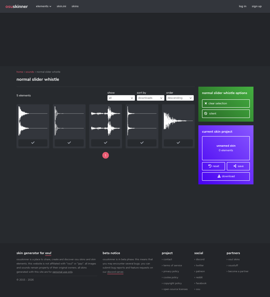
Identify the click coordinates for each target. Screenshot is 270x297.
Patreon (200, 271)
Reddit (199, 277)
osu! (48, 253)
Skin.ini (61, 6)
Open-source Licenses (175, 289)
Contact (167, 259)
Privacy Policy (171, 271)
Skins (75, 6)
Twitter (200, 265)
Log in (242, 6)
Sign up (257, 6)
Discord (200, 259)
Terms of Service (172, 265)
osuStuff (233, 265)
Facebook (201, 283)
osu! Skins (234, 259)
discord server (115, 272)
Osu (198, 289)
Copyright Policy (172, 283)
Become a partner (238, 271)
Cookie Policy (170, 277)
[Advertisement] (106, 40)
